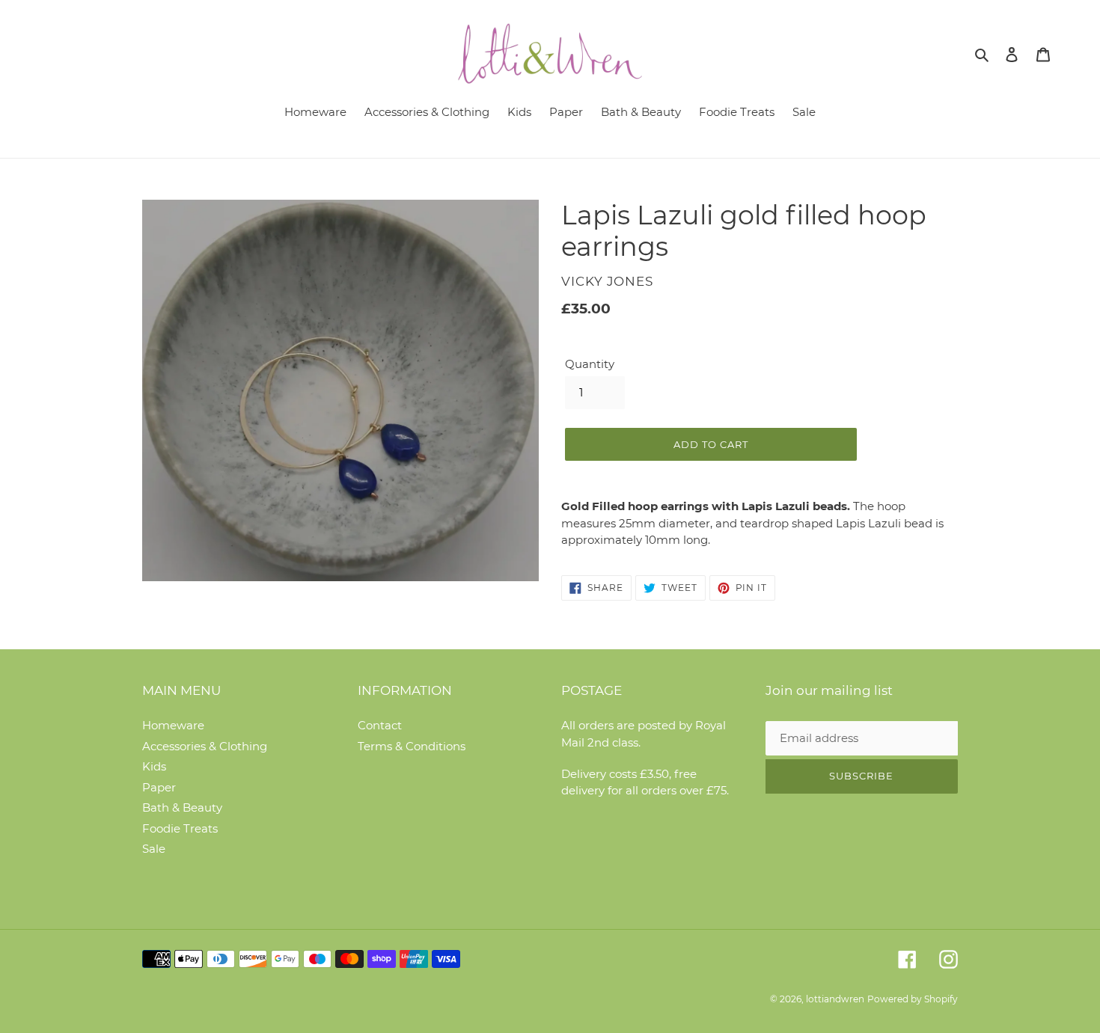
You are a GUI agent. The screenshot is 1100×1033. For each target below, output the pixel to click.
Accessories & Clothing (204, 746)
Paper (159, 787)
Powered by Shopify (912, 999)
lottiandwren (835, 999)
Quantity (589, 364)
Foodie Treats (180, 828)
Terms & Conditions (411, 746)
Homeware (173, 725)
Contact (380, 725)
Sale (153, 849)
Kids (154, 766)
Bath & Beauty (182, 807)
